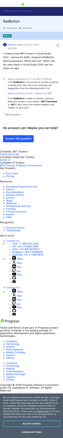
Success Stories (15, 227)
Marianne (12, 44)
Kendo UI (5, 159)
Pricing (10, 176)
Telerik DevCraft (9, 154)
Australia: (27, 254)
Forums (10, 197)
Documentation (15, 192)
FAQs (9, 217)
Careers (10, 355)
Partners (11, 208)
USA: (25, 243)
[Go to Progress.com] (10, 322)
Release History (15, 194)
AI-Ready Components (29, 165)
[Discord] (14, 282)
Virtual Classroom (16, 211)
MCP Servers (7, 165)
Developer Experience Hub (21, 186)
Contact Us (12, 240)
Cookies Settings (31, 432)
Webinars (11, 203)
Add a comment (12, 114)
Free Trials (12, 173)
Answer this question (18, 138)
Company (11, 341)
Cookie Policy (43, 411)
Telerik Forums (12, 11)
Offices (10, 357)
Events (10, 214)
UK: (25, 246)
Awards (10, 346)
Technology (13, 343)
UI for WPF (27, 11)
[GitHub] (14, 278)
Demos (10, 189)
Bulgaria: (27, 251)
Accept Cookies (31, 423)
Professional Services (18, 206)
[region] (31, 416)
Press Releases (14, 349)
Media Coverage (15, 352)
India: (26, 249)
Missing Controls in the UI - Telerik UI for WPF (30, 93)
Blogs (9, 200)
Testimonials (13, 230)
